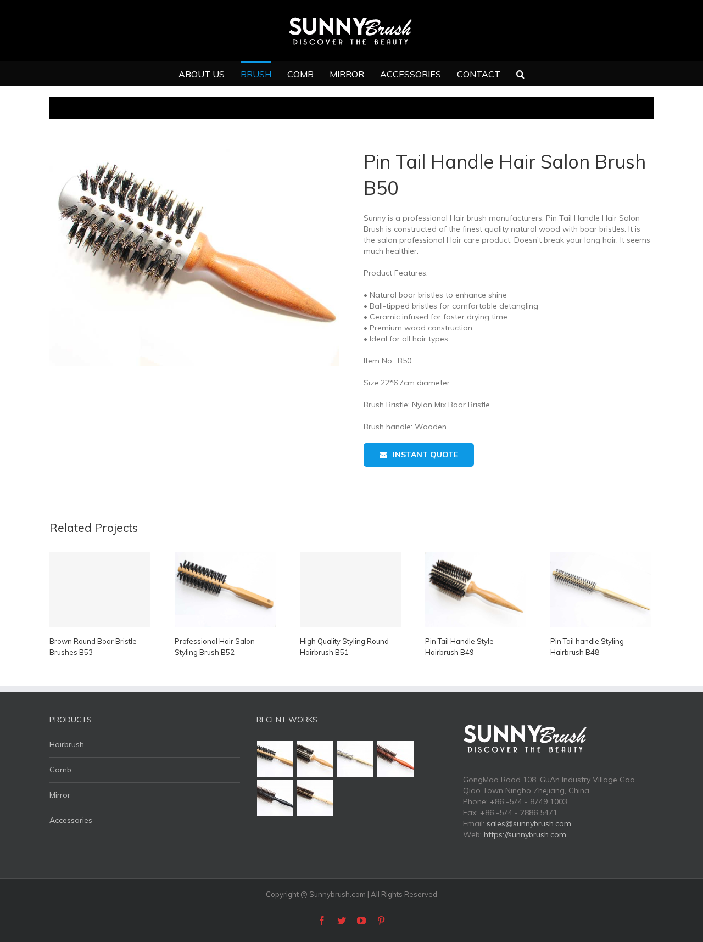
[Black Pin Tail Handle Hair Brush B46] (275, 798)
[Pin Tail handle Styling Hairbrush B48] (356, 758)
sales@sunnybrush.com (529, 823)
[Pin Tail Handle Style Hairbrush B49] (315, 758)
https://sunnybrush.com (525, 834)
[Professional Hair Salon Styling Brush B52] (275, 758)
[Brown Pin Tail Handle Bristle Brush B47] (396, 758)
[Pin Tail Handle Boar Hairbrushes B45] (315, 798)
